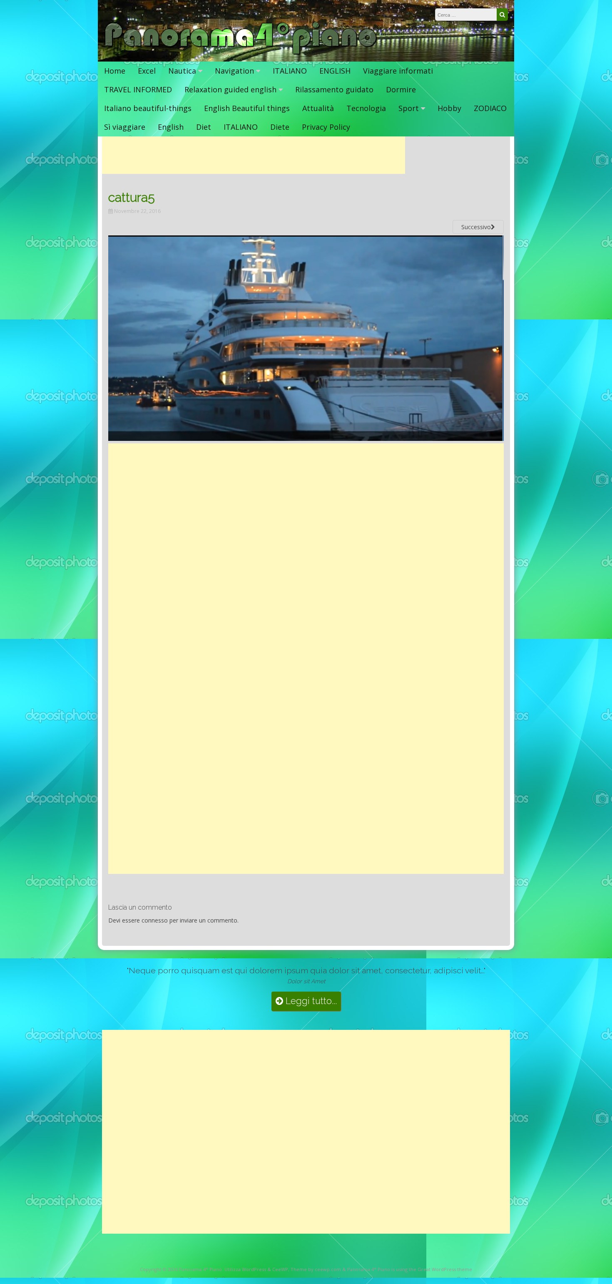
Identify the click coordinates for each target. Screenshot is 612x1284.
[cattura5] (306, 438)
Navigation (234, 71)
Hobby (449, 108)
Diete (279, 127)
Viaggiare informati (398, 71)
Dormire (401, 89)
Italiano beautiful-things (148, 108)
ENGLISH (335, 71)
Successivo (476, 227)
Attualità (318, 108)
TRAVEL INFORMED (138, 89)
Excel (147, 71)
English (171, 127)
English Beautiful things (247, 108)
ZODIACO (490, 108)
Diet (203, 127)
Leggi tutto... (310, 1001)
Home (114, 71)
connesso (155, 920)
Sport (408, 108)
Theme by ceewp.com (316, 1269)
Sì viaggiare (124, 127)
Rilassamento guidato (334, 89)
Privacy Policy (326, 127)
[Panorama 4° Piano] (241, 53)
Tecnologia (366, 108)
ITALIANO (290, 71)
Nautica (182, 71)
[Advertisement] (253, 155)
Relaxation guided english (230, 89)
